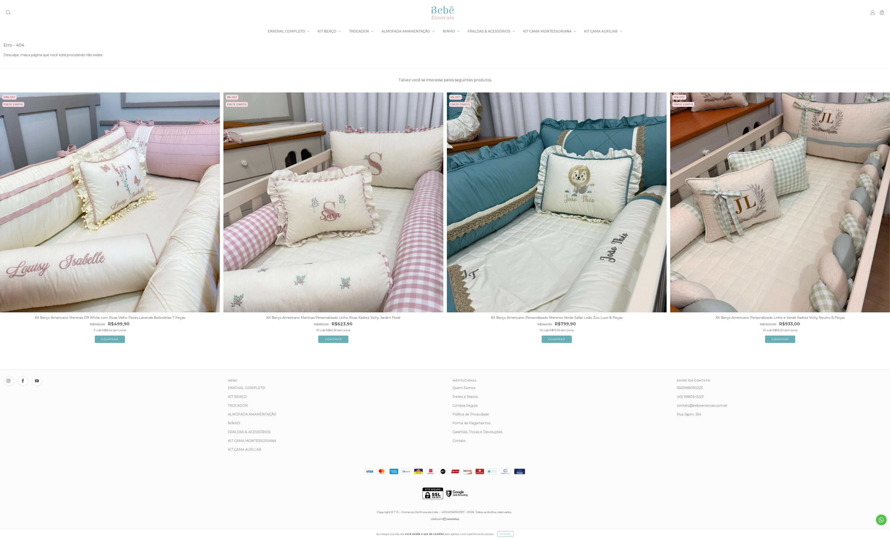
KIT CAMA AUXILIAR (601, 31)
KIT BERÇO (327, 31)
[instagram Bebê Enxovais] (8, 381)
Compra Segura (464, 405)
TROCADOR (359, 31)
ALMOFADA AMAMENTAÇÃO (406, 31)
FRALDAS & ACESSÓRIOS (489, 31)
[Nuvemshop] (445, 519)
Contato (459, 441)
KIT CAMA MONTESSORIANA (547, 31)
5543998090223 (690, 388)
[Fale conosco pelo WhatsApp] (881, 520)
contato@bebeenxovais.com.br (702, 405)
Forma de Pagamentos (471, 423)
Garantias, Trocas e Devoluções (477, 432)
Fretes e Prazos (465, 397)
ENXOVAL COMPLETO (287, 31)
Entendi (505, 534)
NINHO (449, 31)
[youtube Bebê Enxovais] (37, 381)
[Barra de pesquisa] (8, 13)
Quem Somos (463, 388)
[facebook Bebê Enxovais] (23, 381)
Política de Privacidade (470, 414)
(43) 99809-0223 (690, 397)
